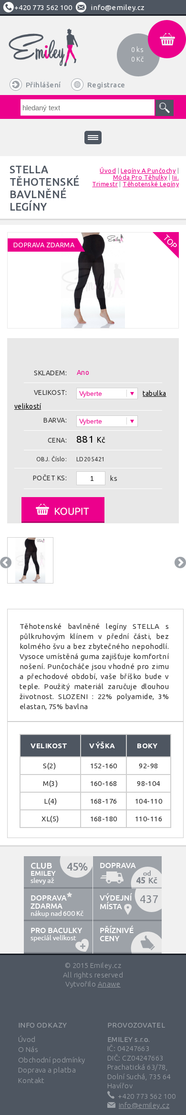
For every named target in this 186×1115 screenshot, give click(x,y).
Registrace (106, 85)
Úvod (27, 1039)
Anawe (109, 984)
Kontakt (31, 1080)
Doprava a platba (47, 1070)
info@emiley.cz (118, 7)
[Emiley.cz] (54, 54)
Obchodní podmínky (51, 1060)
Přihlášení (43, 85)
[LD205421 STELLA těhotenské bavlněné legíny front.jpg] (93, 320)
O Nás (28, 1049)
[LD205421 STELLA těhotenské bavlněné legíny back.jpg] (30, 560)
